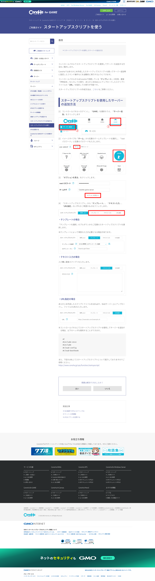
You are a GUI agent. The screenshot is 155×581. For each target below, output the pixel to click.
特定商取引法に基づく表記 (39, 510)
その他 (119, 576)
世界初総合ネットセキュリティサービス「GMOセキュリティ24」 (39, 532)
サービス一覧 (113, 5)
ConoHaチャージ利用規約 (52, 508)
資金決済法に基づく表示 (54, 510)
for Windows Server (77, 5)
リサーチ (83, 576)
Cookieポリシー (104, 510)
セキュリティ (64, 576)
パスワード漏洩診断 (62, 532)
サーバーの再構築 (70, 414)
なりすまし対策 (92, 534)
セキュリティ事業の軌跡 (104, 534)
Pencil (105, 5)
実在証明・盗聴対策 (28, 534)
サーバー (80, 20)
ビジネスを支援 (55, 576)
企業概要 (112, 510)
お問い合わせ (121, 14)
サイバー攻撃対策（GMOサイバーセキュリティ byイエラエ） (50, 534)
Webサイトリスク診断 (74, 532)
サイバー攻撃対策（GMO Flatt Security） (77, 534)
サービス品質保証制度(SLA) (69, 510)
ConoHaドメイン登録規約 (37, 508)
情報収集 (89, 576)
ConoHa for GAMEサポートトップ (52, 20)
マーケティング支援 (74, 576)
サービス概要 (119, 510)
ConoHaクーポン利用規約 (67, 508)
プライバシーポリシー (92, 510)
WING (63, 5)
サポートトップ (34, 20)
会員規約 (26, 508)
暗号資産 (103, 576)
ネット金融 (96, 576)
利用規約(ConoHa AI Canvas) (105, 508)
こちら (95, 89)
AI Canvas (97, 5)
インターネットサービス (29, 576)
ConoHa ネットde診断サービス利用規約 (86, 508)
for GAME (89, 5)
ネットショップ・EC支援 (43, 576)
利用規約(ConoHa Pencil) (121, 508)
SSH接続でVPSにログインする (74, 411)
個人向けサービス (111, 576)
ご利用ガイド (99, 14)
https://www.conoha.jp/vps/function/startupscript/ (79, 365)
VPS (68, 5)
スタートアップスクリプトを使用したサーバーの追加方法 (83, 50)
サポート (123, 5)
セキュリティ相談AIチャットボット (90, 532)
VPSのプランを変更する (72, 417)
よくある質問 (110, 14)
